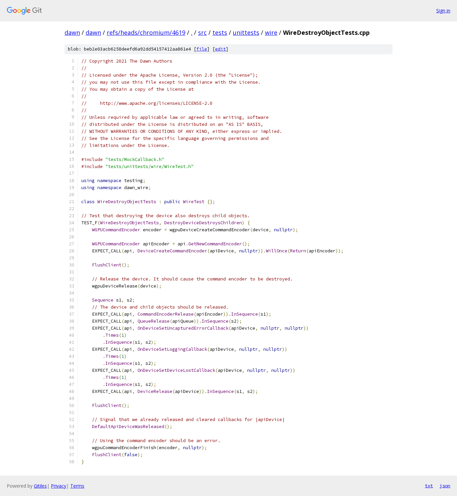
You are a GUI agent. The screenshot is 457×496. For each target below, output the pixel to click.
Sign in (443, 10)
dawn (72, 32)
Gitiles (40, 486)
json (445, 486)
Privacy (58, 486)
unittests (246, 32)
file (201, 49)
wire (271, 32)
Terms (77, 486)
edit (220, 49)
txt (429, 486)
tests (219, 32)
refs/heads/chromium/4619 (146, 32)
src (202, 32)
